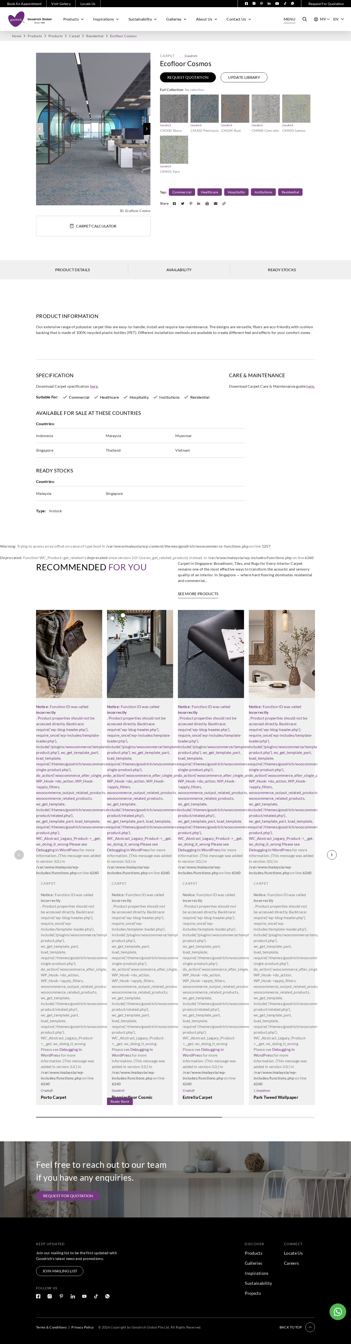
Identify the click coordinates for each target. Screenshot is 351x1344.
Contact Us (236, 19)
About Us (204, 19)
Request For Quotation (326, 4)
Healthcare (209, 192)
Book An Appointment (24, 4)
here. (94, 386)
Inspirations (103, 19)
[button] (146, 129)
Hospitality (236, 192)
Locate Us (88, 4)
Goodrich (191, 56)
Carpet (74, 36)
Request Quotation (187, 77)
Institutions (263, 192)
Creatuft (47, 1090)
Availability (179, 269)
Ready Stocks (282, 269)
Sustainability (140, 19)
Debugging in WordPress (57, 849)
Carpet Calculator (96, 226)
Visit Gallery (61, 4)
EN (336, 19)
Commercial (181, 192)
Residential (94, 36)
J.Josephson (262, 1090)
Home (16, 36)
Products (71, 19)
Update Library (244, 77)
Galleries (173, 19)
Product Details (72, 269)
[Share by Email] (216, 203)
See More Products (198, 593)
